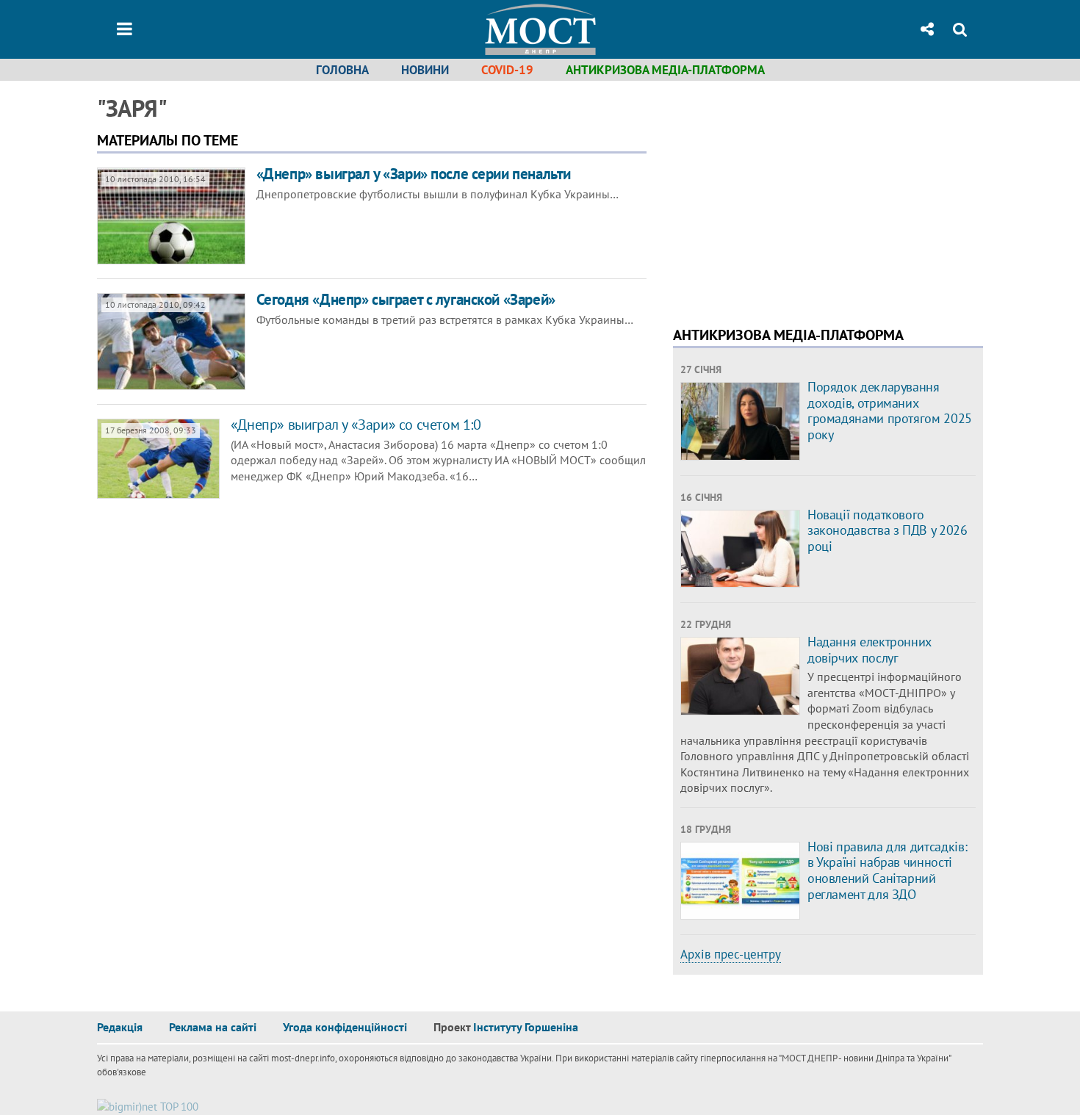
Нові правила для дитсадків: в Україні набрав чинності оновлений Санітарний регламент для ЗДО (887, 870)
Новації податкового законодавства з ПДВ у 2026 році (887, 530)
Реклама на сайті (212, 1027)
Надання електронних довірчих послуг (869, 649)
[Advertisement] (796, 198)
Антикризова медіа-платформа (665, 70)
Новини (425, 70)
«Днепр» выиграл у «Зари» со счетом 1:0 (356, 424)
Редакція (120, 1027)
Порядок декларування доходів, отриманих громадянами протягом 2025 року (889, 410)
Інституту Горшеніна (525, 1027)
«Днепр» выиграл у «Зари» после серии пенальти (413, 174)
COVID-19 (507, 70)
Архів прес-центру (730, 954)
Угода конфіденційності (345, 1027)
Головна (342, 70)
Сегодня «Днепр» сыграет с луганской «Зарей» (405, 299)
